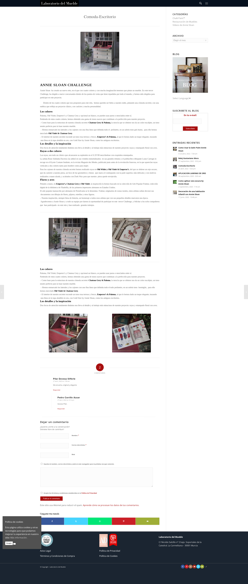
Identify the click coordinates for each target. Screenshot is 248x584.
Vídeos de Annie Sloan (183, 25)
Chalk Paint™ (179, 18)
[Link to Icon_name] (206, 567)
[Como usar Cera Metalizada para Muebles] (2, 292)
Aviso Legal (45, 550)
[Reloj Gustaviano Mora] (246, 292)
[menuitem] (200, 3)
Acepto (9, 543)
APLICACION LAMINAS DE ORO (192, 173)
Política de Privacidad (89, 493)
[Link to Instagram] (190, 567)
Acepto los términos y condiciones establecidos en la (70, 493)
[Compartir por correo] (147, 521)
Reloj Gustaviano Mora (188, 158)
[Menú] (206, 3)
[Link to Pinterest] (187, 567)
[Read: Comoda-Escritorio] (175, 167)
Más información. (18, 537)
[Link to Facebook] (183, 567)
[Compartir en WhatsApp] (100, 521)
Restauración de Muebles (185, 21)
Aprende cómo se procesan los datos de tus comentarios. (111, 505)
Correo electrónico (79, 445)
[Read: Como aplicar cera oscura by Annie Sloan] (175, 182)
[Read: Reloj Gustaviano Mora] (175, 159)
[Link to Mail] (202, 567)
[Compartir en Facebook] (52, 521)
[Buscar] (200, 3)
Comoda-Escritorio (186, 166)
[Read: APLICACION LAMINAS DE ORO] (175, 174)
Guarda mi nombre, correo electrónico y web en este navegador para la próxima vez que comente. (79, 464)
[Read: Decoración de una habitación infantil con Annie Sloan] (175, 192)
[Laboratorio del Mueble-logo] (59, 3)
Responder (56, 390)
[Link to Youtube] (194, 567)
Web (73, 454)
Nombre (75, 435)
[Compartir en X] (76, 521)
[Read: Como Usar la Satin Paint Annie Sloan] (175, 148)
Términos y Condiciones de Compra (57, 556)
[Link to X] (198, 567)
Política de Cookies (108, 556)
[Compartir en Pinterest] (124, 521)
